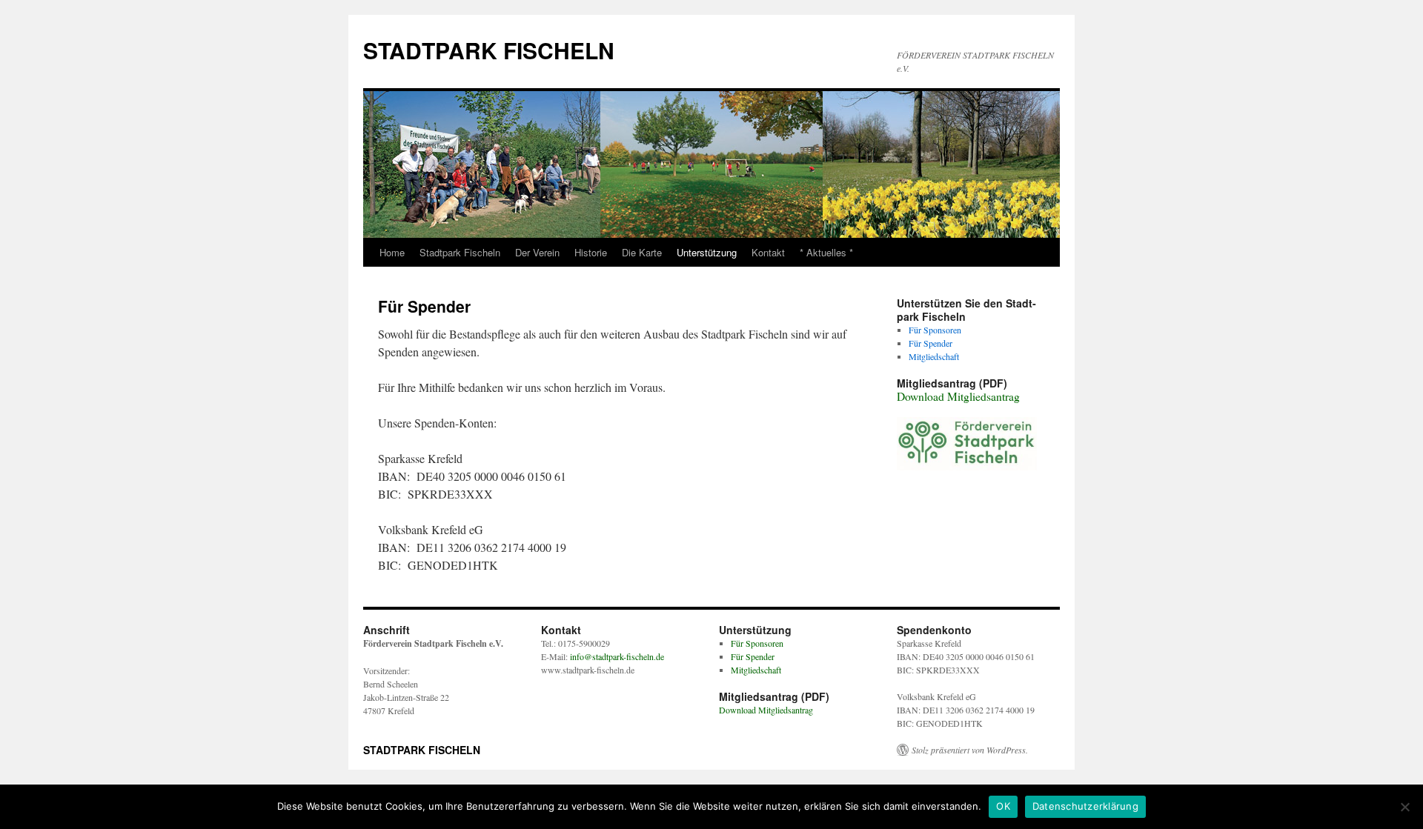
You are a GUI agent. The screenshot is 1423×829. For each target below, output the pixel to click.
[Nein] (1404, 806)
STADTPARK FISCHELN (488, 50)
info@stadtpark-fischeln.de (617, 656)
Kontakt (768, 252)
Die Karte (642, 252)
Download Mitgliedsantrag (958, 396)
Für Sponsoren (935, 330)
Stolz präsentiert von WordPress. (970, 750)
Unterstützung (707, 252)
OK (1003, 806)
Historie (590, 252)
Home (392, 252)
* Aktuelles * (826, 252)
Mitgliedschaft (934, 356)
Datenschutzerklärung (1085, 806)
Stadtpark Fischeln (459, 252)
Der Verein (537, 252)
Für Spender (930, 343)
